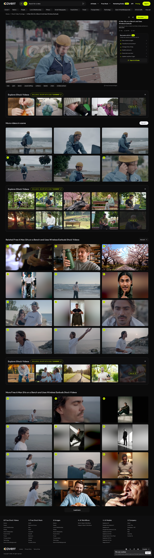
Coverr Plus (130, 525)
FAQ (128, 531)
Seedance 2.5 (106, 523)
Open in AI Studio (135, 60)
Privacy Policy (28, 549)
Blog (128, 529)
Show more (121, 27)
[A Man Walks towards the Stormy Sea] (29, 169)
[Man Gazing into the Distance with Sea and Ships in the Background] (29, 341)
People (5, 525)
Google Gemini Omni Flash (109, 536)
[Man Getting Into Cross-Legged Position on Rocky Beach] (29, 409)
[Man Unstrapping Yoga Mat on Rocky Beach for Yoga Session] (29, 465)
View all (147, 10)
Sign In (146, 4)
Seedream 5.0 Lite (107, 540)
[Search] (25, 4)
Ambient (30, 538)
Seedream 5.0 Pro (107, 538)
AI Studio (93, 4)
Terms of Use (37, 549)
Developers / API (131, 527)
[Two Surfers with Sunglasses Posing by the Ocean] (29, 313)
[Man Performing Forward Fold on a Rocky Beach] (77, 341)
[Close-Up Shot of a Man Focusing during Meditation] (125, 313)
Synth (29, 523)
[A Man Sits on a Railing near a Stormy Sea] (29, 141)
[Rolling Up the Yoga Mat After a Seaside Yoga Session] (77, 465)
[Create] (21, 4)
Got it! (148, 553)
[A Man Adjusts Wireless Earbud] (125, 169)
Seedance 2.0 (106, 527)
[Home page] (10, 4)
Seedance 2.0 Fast (107, 531)
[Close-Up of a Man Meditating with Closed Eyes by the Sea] (77, 409)
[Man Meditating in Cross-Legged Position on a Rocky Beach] (125, 341)
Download (140, 17)
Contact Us (130, 536)
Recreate (29, 151)
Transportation (7, 538)
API (132, 4)
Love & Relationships (9, 527)
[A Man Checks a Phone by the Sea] (77, 169)
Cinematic (30, 531)
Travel (5, 536)
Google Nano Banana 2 (108, 525)
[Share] (132, 17)
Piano (29, 529)
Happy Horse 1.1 (106, 542)
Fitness (5, 529)
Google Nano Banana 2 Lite (109, 529)
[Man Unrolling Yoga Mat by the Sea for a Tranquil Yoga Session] (29, 493)
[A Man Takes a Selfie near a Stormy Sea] (125, 141)
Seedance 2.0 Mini (107, 533)
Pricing (137, 4)
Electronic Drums (32, 525)
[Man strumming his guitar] (29, 257)
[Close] (145, 94)
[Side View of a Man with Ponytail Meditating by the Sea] (29, 437)
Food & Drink (7, 533)
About (128, 523)
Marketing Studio (120, 4)
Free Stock (104, 4)
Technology (6, 540)
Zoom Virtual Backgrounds (10, 542)
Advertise (129, 533)
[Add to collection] (129, 17)
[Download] (49, 151)
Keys (29, 527)
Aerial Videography (8, 531)
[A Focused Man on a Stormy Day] (77, 141)
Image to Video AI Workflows (85, 525)
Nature (5, 523)
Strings (30, 540)
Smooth (30, 533)
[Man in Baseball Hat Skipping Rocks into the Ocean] (77, 285)
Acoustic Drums (32, 542)
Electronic (30, 536)
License (21, 549)
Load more (77, 510)
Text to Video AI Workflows (84, 523)
